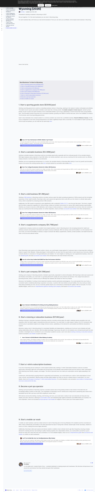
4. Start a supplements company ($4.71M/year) (10, 14)
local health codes (45, 397)
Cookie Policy (41, 3)
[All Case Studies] (2, 18)
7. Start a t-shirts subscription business (10, 23)
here (50, 121)
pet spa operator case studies (47, 399)
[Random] (2, 22)
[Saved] (2, 20)
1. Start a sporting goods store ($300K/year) (31, 84)
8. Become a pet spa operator (10, 26)
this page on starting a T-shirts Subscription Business (42, 379)
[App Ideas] (2, 13)
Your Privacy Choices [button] (89, 490)
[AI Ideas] (2, 14)
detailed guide (24, 255)
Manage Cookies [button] (34, 490)
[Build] (2, 30)
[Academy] (2, 28)
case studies (32, 333)
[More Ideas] (2, 16)
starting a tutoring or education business (81, 332)
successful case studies (69, 208)
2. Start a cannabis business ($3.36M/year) (10, 8)
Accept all (40, 5)
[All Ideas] (2, 9)
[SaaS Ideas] (2, 11)
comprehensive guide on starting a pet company (48, 286)
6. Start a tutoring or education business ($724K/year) (10, 19)
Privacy (21, 490)
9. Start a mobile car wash (11, 27)
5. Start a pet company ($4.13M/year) (10, 17)
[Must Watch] (2, 26)
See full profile (28, 470)
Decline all (48, 5)
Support (17, 490)
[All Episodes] (2, 24)
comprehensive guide (75, 432)
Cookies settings (54, 5)
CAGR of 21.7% (64, 203)
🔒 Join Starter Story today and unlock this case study (31, 145)
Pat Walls (23, 11)
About (14, 490)
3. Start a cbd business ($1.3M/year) (10, 11)
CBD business (27, 197)
